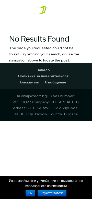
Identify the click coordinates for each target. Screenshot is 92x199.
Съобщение (55, 82)
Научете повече (52, 193)
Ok (30, 193)
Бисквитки (29, 82)
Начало (43, 70)
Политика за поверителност (43, 76)
